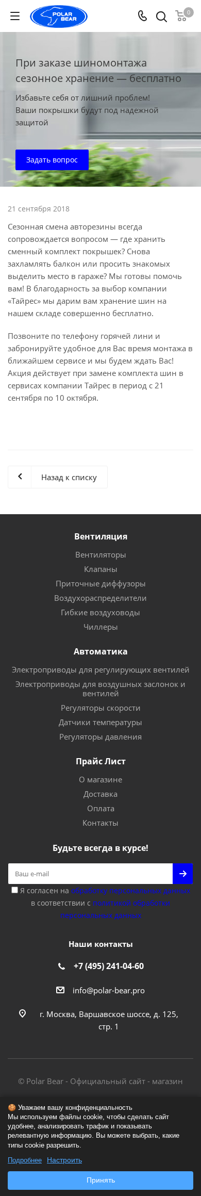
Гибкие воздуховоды (100, 612)
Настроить (64, 1160)
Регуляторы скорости (101, 707)
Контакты (100, 822)
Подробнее (25, 1160)
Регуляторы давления (100, 736)
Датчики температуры (100, 722)
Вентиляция (100, 536)
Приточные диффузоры (101, 583)
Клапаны (101, 569)
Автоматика (101, 651)
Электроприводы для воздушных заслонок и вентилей (100, 688)
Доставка (100, 794)
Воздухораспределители (100, 598)
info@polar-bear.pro (109, 990)
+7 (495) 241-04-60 (109, 966)
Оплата (100, 808)
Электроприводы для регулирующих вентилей (101, 669)
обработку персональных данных (130, 890)
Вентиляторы (100, 554)
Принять (101, 1180)
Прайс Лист (101, 761)
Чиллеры (100, 626)
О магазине (100, 779)
